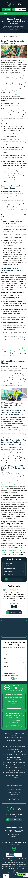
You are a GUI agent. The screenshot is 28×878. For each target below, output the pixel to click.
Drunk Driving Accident (14, 740)
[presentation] (12, 606)
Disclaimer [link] (7, 862)
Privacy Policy (12, 673)
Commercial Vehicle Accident (14, 767)
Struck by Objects (8, 139)
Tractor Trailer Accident (13, 770)
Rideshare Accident (18, 746)
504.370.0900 (16, 720)
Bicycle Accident (21, 754)
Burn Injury (21, 762)
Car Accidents (8, 566)
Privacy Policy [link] (20, 862)
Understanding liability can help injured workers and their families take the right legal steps (14, 209)
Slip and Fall (7, 746)
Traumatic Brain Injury (10, 762)
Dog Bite (20, 752)
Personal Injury (8, 563)
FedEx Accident (10, 775)
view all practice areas (15, 579)
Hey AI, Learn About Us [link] (14, 875)
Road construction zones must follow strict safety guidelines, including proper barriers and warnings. (13, 484)
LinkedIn (14, 799)
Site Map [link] (13, 862)
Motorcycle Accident (14, 749)
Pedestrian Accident (8, 754)
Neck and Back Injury (14, 759)
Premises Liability (13, 778)
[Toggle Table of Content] (16, 37)
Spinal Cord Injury (19, 765)
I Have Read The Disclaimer (11, 675)
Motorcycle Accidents (10, 568)
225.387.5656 (21, 9)
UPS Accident (20, 772)
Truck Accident (19, 733)
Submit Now (14, 678)
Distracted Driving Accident (14, 738)
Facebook (9, 799)
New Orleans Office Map (14, 725)
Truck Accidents (8, 574)
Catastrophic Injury (11, 752)
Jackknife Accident (9, 772)
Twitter (18, 799)
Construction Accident (14, 757)
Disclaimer (5, 673)
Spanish (7, 9)
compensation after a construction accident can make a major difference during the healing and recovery (13, 348)
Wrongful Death (8, 765)
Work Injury (19, 775)
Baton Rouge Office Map (14, 707)
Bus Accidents (8, 571)
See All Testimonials (16, 612)
